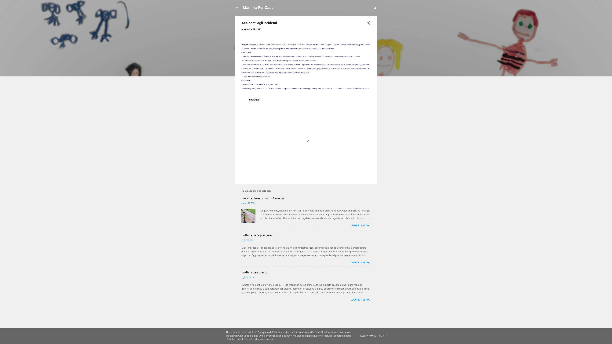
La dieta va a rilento (254, 272)
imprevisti (254, 99)
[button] (369, 23)
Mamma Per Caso (258, 7)
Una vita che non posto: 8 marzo (262, 198)
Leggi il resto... (360, 225)
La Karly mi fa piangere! (256, 235)
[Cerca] (375, 9)
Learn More (368, 335)
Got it (383, 335)
